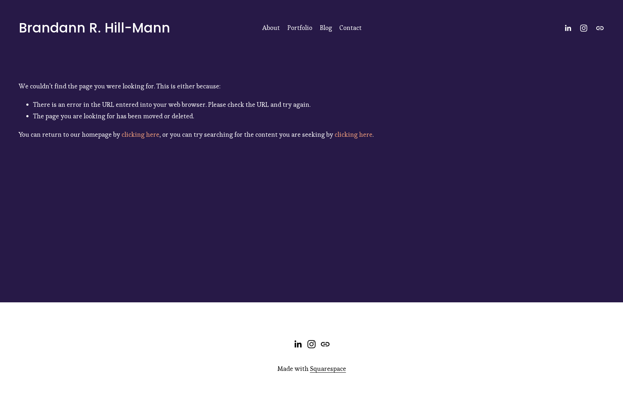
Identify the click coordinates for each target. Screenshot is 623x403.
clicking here (140, 134)
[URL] (600, 28)
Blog (326, 27)
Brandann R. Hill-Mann (94, 27)
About (271, 27)
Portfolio (299, 27)
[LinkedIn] (568, 28)
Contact (350, 27)
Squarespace (328, 368)
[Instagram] (583, 28)
